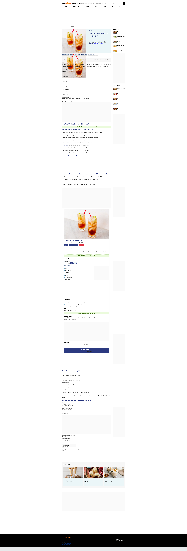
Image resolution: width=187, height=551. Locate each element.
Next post (123, 531)
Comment (63, 440)
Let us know (85, 351)
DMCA (91, 540)
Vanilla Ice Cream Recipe (88, 313)
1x (71, 263)
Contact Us (102, 540)
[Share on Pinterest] (95, 36)
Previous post (64, 531)
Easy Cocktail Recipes (91, 54)
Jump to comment (73, 245)
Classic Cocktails (77, 54)
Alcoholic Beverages (65, 54)
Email (62, 449)
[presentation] (62, 477)
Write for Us (106, 540)
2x (73, 263)
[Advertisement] (93, 16)
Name (62, 448)
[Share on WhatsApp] (97, 36)
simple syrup (65, 145)
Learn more (85, 60)
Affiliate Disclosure (96, 540)
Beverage (71, 54)
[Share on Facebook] (92, 36)
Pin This (81, 245)
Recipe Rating (64, 438)
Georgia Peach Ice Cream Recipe (88, 126)
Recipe (65, 26)
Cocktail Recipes (84, 54)
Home (62, 26)
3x (76, 263)
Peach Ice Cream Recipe (88, 255)
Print (91, 43)
